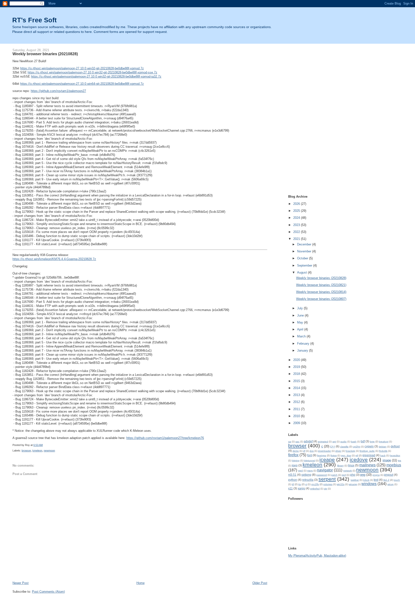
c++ (332, 446)
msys (310, 470)
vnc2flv (315, 484)
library (340, 465)
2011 (297, 409)
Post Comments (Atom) (48, 591)
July (300, 308)
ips (399, 460)
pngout (388, 474)
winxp (390, 484)
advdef (308, 441)
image (387, 460)
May (300, 322)
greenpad (368, 455)
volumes (327, 484)
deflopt (395, 446)
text (376, 479)
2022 (297, 232)
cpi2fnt (356, 446)
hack (382, 455)
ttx (299, 484)
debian (382, 446)
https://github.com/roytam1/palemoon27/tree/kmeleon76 (165, 438)
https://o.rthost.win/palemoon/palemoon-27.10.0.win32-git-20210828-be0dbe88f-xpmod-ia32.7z (96, 76)
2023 (297, 225)
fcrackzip (350, 451)
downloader (324, 451)
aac (297, 441)
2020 (297, 360)
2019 (297, 367)
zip (325, 488)
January (303, 350)
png (362, 474)
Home (140, 583)
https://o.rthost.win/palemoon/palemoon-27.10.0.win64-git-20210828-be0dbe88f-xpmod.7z (82, 83)
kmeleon (37, 450)
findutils (383, 451)
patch (334, 475)
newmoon (49, 450)
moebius (393, 465)
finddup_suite (367, 451)
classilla (344, 446)
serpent (327, 479)
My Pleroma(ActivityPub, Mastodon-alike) (317, 555)
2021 (297, 239)
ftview (333, 455)
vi (306, 484)
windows (369, 484)
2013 (297, 395)
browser (26, 450)
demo (296, 451)
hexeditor (395, 455)
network (347, 470)
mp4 (300, 470)
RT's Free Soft (34, 20)
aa (289, 441)
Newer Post (20, 583)
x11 (290, 488)
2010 (297, 416)
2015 (297, 381)
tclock (366, 480)
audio (343, 441)
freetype (321, 455)
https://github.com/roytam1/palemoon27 (58, 91)
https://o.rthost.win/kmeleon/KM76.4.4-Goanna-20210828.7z (54, 259)
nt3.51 (292, 474)
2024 (297, 217)
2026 (297, 204)
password (321, 475)
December (304, 244)
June (301, 315)
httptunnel (309, 460)
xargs (301, 488)
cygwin (369, 446)
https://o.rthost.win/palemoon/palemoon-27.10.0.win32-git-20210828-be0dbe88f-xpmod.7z (82, 68)
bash (353, 441)
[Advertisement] (307, 116)
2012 (297, 402)
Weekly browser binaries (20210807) (321, 299)
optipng (306, 474)
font (309, 455)
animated (323, 441)
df (304, 451)
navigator (325, 470)
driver (338, 451)
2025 (297, 211)
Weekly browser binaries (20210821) (321, 285)
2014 (297, 388)
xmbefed (315, 488)
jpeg (295, 465)
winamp (353, 484)
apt (334, 441)
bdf (363, 441)
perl (344, 475)
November (304, 251)
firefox (293, 455)
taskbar (355, 480)
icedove (359, 459)
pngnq (376, 475)
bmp (372, 441)
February (303, 343)
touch (397, 480)
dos (312, 451)
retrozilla (307, 479)
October (303, 258)
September (305, 265)
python (292, 479)
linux (351, 465)
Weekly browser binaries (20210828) (321, 278)
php (352, 474)
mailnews (367, 465)
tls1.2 (386, 480)
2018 (297, 374)
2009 (297, 423)
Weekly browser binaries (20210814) (321, 292)
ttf (293, 484)
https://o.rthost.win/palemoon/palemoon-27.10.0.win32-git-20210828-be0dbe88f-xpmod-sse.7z (92, 72)
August (302, 272)
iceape (327, 459)
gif (356, 455)
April (300, 329)
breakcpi (383, 441)
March (302, 336)
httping (295, 460)
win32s (340, 484)
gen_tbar (346, 455)
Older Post (259, 583)
